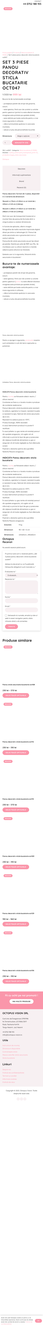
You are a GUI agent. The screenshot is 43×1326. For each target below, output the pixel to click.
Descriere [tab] (21, 169)
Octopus (6, 159)
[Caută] (13, 3)
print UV (35, 153)
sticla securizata (20, 155)
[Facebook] (18, 1099)
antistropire (18, 153)
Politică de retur (9, 1082)
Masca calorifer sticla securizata (15, 1055)
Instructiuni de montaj (11, 1045)
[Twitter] (21, 1099)
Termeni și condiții (10, 1076)
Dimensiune (7, 136)
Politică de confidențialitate (13, 1073)
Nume (8, 597)
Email (7, 606)
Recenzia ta (10, 579)
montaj (11, 396)
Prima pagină (7, 53)
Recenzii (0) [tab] (21, 187)
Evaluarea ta (10, 572)
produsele (29, 340)
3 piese (11, 153)
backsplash (27, 153)
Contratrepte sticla (10, 1052)
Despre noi (7, 1069)
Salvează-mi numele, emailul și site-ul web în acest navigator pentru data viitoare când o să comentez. (21, 618)
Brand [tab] (21, 181)
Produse (17, 53)
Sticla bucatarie (9, 1058)
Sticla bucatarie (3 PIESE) (28, 150)
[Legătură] (3, 3)
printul (18, 281)
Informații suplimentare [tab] (21, 175)
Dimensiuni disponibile (11, 1048)
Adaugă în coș (21, 143)
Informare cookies (10, 1079)
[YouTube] (24, 1099)
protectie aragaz (8, 155)
